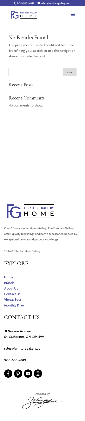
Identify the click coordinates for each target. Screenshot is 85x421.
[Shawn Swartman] (42, 408)
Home (8, 277)
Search (70, 72)
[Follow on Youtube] (28, 373)
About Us (11, 288)
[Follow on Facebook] (8, 373)
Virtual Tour (12, 300)
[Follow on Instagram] (38, 373)
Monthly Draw (14, 305)
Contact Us (12, 294)
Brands (9, 283)
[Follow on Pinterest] (18, 373)
